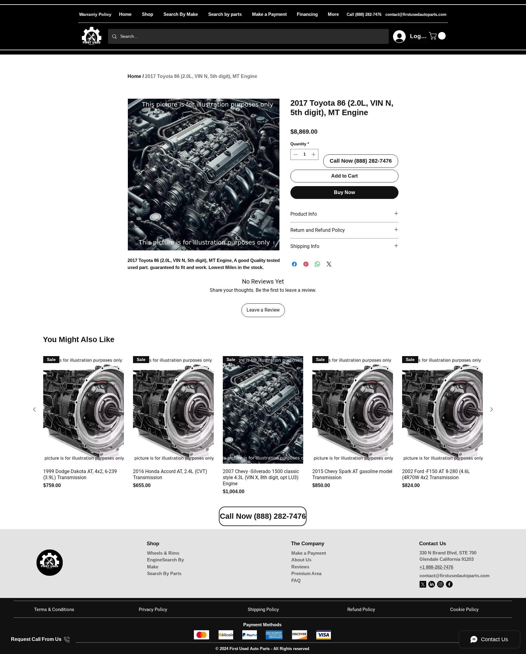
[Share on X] (329, 264)
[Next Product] (491, 409)
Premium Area (306, 573)
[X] (422, 584)
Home (134, 76)
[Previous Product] (34, 409)
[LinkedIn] (431, 584)
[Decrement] (295, 154)
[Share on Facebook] (294, 264)
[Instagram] (440, 584)
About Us (301, 559)
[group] (263, 426)
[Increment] (314, 154)
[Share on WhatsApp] (317, 264)
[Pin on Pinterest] (306, 264)
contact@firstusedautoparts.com (454, 575)
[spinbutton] (304, 154)
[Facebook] (449, 584)
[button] (333, 14)
